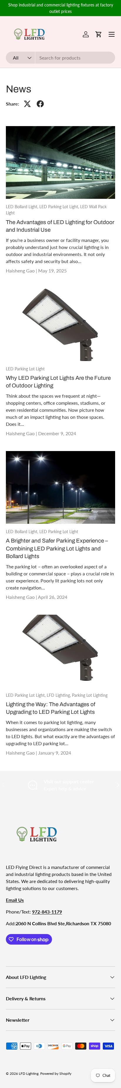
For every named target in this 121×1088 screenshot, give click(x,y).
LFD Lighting (28, 1073)
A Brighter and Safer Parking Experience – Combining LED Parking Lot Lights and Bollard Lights (57, 548)
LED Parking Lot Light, (59, 206)
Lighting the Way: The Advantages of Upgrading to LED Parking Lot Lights (50, 708)
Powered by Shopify (55, 1073)
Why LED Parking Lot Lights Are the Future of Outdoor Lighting (58, 382)
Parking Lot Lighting (89, 695)
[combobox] (60, 58)
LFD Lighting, (59, 695)
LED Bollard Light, (22, 206)
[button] (98, 34)
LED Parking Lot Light (25, 368)
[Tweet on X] (27, 103)
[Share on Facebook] (40, 103)
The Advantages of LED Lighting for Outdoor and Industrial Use (60, 226)
